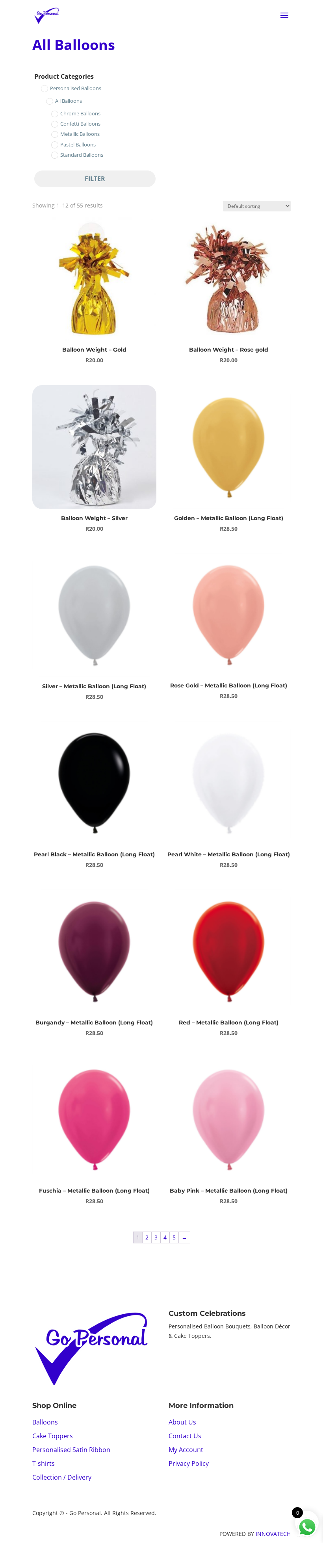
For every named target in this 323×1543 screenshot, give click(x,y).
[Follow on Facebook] (175, 1358)
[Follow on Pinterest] (206, 1358)
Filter (95, 178)
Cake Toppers (52, 1436)
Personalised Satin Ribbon (71, 1449)
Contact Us (185, 1436)
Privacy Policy (189, 1463)
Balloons (45, 1422)
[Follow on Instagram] (190, 1358)
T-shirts (43, 1463)
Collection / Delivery (61, 1477)
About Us (182, 1422)
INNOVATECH (273, 1533)
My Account (186, 1449)
